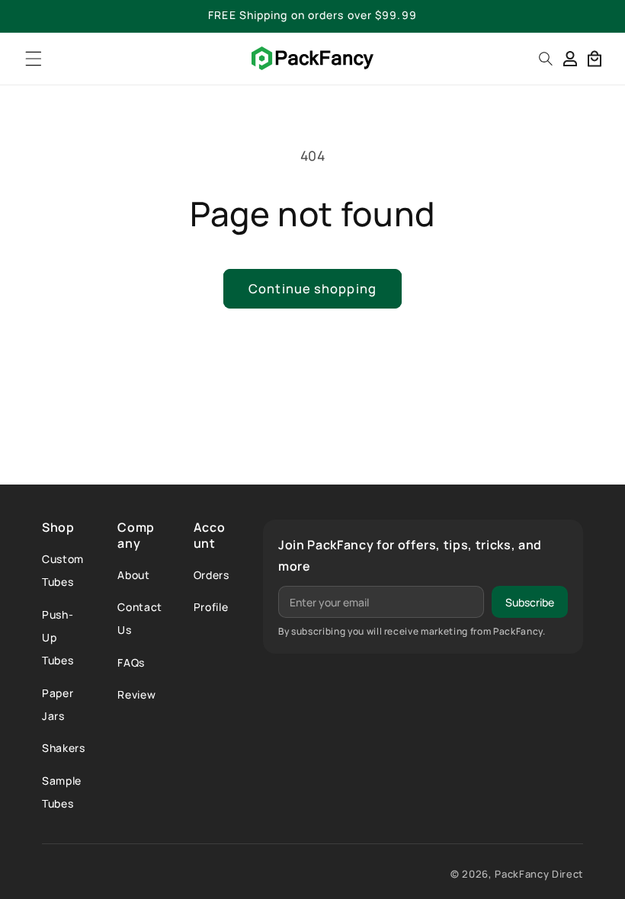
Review (136, 694)
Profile (211, 607)
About (133, 575)
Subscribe (529, 602)
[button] (34, 58)
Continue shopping (312, 288)
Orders (211, 575)
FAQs (131, 662)
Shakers (63, 748)
